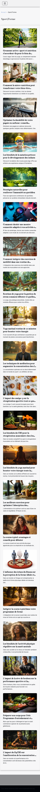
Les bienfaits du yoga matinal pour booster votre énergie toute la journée (19, 470)
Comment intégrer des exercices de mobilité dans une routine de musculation (19, 262)
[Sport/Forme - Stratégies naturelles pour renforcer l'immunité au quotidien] (20, 177)
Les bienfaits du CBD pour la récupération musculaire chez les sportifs (18, 436)
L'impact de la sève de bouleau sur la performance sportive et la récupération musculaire (19, 681)
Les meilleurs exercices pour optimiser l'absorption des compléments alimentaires (16, 505)
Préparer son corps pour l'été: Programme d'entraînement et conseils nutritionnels (17, 718)
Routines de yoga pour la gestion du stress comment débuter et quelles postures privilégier (19, 297)
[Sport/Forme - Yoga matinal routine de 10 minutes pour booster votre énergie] (20, 316)
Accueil (3, 12)
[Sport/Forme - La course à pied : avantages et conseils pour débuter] (20, 524)
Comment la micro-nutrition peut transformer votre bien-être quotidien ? (19, 88)
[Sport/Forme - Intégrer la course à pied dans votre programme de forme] (20, 596)
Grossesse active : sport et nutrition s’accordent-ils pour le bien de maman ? (19, 53)
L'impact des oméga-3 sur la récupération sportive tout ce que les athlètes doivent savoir (18, 401)
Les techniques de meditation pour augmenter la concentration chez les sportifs (20, 366)
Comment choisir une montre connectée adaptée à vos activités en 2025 (19, 227)
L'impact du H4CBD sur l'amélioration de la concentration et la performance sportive (20, 755)
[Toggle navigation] (4, 3)
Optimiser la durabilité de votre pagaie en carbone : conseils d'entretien (18, 123)
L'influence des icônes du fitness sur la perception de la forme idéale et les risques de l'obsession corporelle (19, 575)
